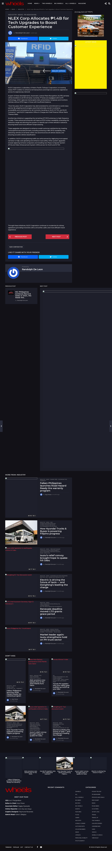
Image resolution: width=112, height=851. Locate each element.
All (54, 675)
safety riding (65, 679)
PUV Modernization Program (48, 526)
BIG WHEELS (58, 3)
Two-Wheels (47, 3)
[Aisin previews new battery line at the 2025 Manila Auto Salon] (38, 666)
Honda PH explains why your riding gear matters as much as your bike (61, 686)
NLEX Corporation (16, 247)
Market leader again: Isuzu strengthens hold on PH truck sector (53, 637)
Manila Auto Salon (35, 678)
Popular (16, 847)
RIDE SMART (95, 800)
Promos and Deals (98, 797)
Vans (93, 829)
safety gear (56, 679)
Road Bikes (95, 806)
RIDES (93, 803)
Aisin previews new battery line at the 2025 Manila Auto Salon (37, 682)
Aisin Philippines (34, 676)
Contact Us (29, 847)
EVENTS (77, 809)
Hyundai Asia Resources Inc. (48, 523)
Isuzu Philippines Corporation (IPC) (50, 551)
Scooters (95, 809)
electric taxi (44, 577)
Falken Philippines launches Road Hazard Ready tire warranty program (53, 487)
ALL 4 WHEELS (70, 3)
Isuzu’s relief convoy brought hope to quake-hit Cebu (54, 558)
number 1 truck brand (46, 631)
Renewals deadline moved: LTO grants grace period (51, 611)
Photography (80, 840)
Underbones (96, 826)
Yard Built (95, 838)
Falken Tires (53, 479)
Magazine (82, 3)
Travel (94, 814)
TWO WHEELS (96, 820)
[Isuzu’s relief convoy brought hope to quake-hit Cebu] (21, 559)
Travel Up (95, 817)
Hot (21, 847)
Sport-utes (95, 811)
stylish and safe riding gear (59, 681)
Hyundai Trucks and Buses (47, 524)
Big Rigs (77, 803)
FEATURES (78, 811)
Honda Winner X (57, 678)
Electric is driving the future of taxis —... (99, 771)
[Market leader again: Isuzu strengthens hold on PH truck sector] (21, 639)
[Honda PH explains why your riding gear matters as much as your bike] (62, 666)
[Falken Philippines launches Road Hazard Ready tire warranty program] (21, 497)
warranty (43, 480)
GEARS (77, 817)
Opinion (77, 835)
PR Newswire (30, 15)
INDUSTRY (12, 15)
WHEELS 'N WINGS (97, 835)
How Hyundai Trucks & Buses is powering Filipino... (64, 772)
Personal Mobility (81, 838)
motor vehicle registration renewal (51, 606)
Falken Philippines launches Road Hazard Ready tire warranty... (13, 781)
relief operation (45, 553)
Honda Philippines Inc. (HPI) (60, 676)
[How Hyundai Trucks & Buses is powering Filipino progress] (21, 532)
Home (30, 3)
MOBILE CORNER (80, 823)
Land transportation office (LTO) (50, 603)
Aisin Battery (38, 675)
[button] (3, 3)
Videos (94, 832)
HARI (51, 522)
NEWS (20, 15)
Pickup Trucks (54, 629)
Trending (8, 847)
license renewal (44, 605)
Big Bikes (78, 800)
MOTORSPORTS (80, 826)
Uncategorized (97, 823)
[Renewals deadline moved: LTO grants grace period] (21, 613)
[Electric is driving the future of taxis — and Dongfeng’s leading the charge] (21, 586)
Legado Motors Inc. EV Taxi (56, 577)
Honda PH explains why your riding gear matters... (47, 772)
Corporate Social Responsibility (49, 550)
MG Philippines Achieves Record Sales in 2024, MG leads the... (23, 295)
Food (77, 814)
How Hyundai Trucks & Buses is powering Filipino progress (53, 531)
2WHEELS (78, 791)
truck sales (57, 631)
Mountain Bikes (80, 829)
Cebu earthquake (55, 549)
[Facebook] (37, 847)
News (36, 3)
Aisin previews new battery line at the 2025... (30, 772)
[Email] (41, 847)
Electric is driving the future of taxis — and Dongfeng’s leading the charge (54, 583)
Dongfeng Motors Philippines (59, 575)
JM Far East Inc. (62, 479)
